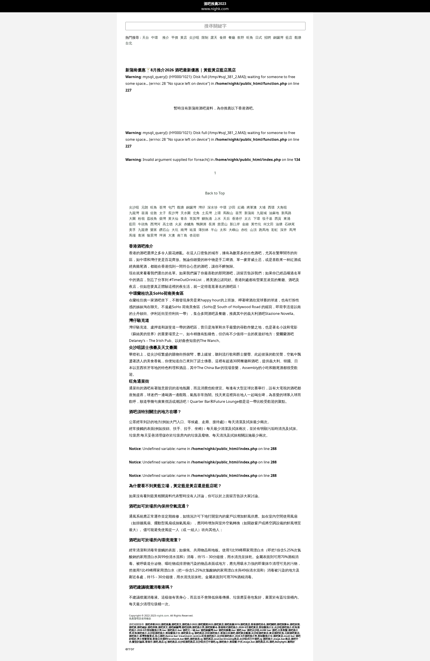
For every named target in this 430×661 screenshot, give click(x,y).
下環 (256, 218)
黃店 (183, 37)
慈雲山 (222, 224)
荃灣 (162, 207)
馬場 (132, 235)
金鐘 (245, 224)
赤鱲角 (189, 224)
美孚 (132, 229)
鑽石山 (164, 229)
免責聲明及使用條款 (140, 618)
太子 (162, 213)
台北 (128, 43)
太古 (247, 218)
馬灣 (292, 229)
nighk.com (163, 615)
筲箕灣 (194, 218)
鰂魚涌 (207, 218)
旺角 (249, 37)
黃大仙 (173, 218)
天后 (226, 218)
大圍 (132, 218)
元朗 (144, 207)
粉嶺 (141, 218)
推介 (165, 37)
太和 (223, 229)
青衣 (184, 218)
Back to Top (215, 193)
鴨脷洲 (201, 224)
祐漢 (192, 229)
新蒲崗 (249, 213)
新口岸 (235, 224)
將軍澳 (252, 207)
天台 (145, 37)
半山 (214, 229)
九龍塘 (143, 229)
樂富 (153, 229)
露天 (214, 37)
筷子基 (267, 218)
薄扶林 (203, 229)
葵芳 (238, 213)
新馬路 (286, 213)
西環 (271, 207)
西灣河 (155, 224)
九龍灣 (134, 213)
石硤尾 (290, 224)
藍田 (132, 224)
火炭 (178, 224)
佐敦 (153, 213)
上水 (217, 218)
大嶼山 (234, 229)
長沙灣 (173, 213)
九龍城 (262, 213)
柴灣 (162, 218)
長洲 (212, 224)
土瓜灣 (207, 213)
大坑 (175, 229)
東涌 (287, 218)
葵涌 (144, 213)
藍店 (289, 37)
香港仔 (237, 218)
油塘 (279, 224)
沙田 (232, 207)
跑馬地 (264, 229)
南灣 (184, 229)
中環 (154, 37)
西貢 (278, 218)
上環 (217, 213)
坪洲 (162, 235)
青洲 (141, 235)
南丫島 (182, 235)
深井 (283, 229)
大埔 (262, 207)
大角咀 (282, 207)
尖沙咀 (194, 37)
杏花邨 (194, 235)
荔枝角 (152, 218)
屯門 (171, 207)
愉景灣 (152, 235)
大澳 (171, 235)
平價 (174, 37)
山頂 (253, 229)
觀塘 (298, 37)
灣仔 (201, 207)
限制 (205, 37)
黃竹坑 (256, 224)
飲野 (240, 37)
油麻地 (274, 213)
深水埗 (212, 207)
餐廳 (231, 37)
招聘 (267, 37)
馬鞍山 (228, 213)
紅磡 (241, 207)
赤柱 (244, 229)
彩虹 (274, 229)
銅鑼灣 (278, 37)
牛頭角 (143, 224)
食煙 (222, 37)
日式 (258, 37)
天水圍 (186, 213)
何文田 (268, 224)
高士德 (168, 224)
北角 (196, 213)
